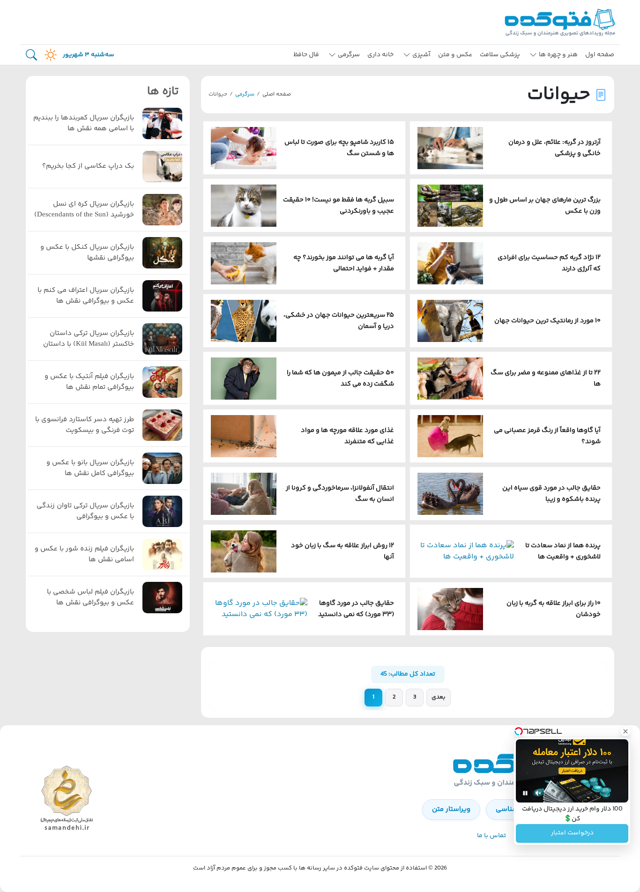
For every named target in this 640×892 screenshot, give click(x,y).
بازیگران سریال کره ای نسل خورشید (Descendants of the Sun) (84, 209)
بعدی (439, 697)
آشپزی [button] (421, 55)
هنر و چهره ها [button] (558, 55)
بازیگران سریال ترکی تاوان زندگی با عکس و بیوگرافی (85, 511)
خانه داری (380, 55)
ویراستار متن (451, 809)
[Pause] (525, 793)
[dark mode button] (49, 55)
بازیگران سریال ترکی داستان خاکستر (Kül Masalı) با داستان (88, 338)
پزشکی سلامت (500, 55)
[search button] (31, 55)
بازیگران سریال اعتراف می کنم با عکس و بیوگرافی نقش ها (85, 295)
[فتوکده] (561, 22)
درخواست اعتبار (572, 833)
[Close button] (625, 731)
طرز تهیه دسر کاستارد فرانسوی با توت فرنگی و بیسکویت (84, 425)
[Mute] (538, 793)
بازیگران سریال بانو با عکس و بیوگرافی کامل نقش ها (90, 468)
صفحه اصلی (276, 94)
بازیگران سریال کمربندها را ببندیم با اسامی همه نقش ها (83, 123)
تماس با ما (491, 836)
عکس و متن (455, 55)
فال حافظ (306, 55)
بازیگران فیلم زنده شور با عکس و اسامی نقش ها (84, 554)
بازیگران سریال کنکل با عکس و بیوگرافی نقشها (87, 252)
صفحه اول (599, 55)
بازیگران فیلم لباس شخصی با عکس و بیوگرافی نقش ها (90, 597)
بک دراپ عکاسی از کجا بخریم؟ (88, 166)
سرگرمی (244, 94)
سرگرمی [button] (349, 55)
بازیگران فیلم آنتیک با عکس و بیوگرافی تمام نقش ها (89, 382)
